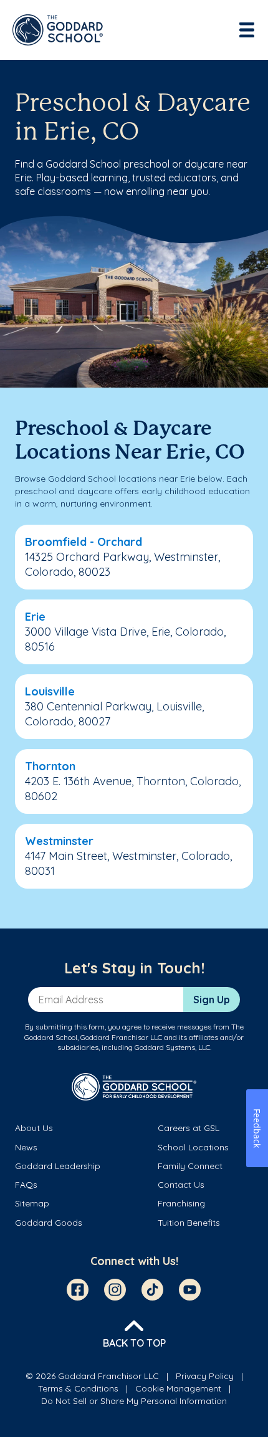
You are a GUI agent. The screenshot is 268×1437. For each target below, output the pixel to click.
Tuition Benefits (189, 1222)
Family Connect (190, 1166)
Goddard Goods (48, 1222)
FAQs (26, 1184)
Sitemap (32, 1203)
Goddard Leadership (57, 1166)
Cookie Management (178, 1388)
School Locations (193, 1147)
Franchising (181, 1203)
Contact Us (181, 1184)
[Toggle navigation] (248, 30)
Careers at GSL (188, 1128)
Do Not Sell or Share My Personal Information (134, 1400)
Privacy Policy (205, 1376)
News (26, 1147)
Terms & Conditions (78, 1388)
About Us (34, 1128)
